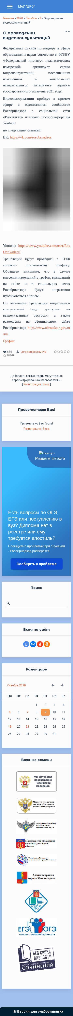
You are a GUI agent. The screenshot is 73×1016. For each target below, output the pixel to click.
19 (9, 726)
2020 (19, 18)
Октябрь (31, 18)
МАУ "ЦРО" (26, 6)
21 (27, 726)
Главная (8, 18)
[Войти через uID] (26, 644)
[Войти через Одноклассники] (47, 644)
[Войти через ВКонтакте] (33, 644)
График (9, 341)
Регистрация (32, 384)
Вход (46, 384)
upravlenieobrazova (33, 351)
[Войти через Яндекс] (40, 644)
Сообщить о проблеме (37, 564)
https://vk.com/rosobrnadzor (30, 137)
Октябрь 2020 (16, 685)
